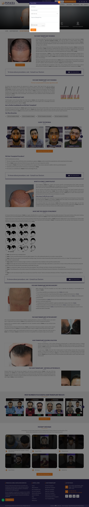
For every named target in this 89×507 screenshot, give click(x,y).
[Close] (59, 2)
